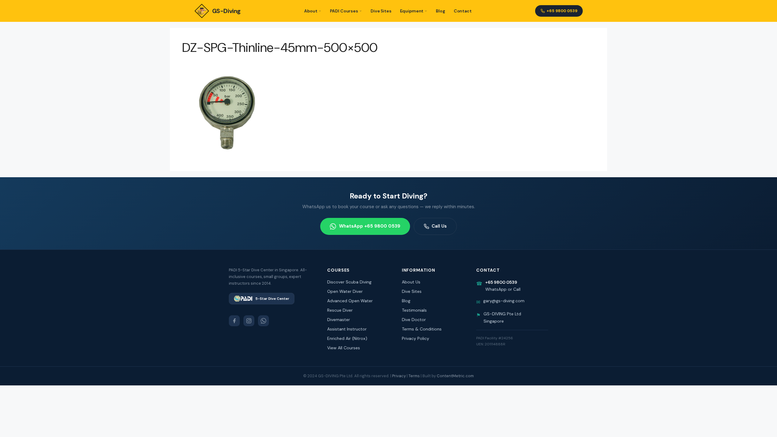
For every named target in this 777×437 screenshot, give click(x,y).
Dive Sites (381, 11)
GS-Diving (226, 11)
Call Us (439, 226)
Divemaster (338, 319)
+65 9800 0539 (562, 10)
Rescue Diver (340, 310)
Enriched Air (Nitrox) (347, 338)
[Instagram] (248, 320)
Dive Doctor (414, 319)
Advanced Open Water (350, 300)
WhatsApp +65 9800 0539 (369, 226)
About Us (411, 282)
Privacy (399, 375)
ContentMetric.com (455, 375)
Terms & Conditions (422, 329)
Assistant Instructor (347, 329)
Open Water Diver (345, 291)
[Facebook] (234, 320)
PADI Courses (344, 11)
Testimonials (414, 310)
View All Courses (343, 348)
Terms (414, 375)
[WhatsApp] (263, 320)
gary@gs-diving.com (503, 300)
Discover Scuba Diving (349, 282)
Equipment (412, 11)
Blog (440, 11)
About (310, 11)
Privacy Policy (415, 338)
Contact (463, 11)
